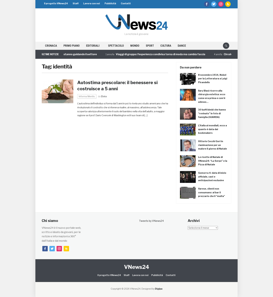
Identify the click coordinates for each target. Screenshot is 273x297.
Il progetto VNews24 (56, 3)
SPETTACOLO (116, 45)
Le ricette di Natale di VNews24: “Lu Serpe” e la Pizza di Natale (212, 161)
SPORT (150, 45)
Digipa (158, 288)
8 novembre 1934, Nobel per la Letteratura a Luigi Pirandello (212, 78)
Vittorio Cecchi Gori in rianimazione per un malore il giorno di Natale (212, 145)
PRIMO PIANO (72, 45)
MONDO (134, 45)
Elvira (104, 96)
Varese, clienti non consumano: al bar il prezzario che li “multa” (211, 192)
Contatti (126, 3)
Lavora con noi (91, 3)
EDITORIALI (93, 45)
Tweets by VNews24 (151, 220)
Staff (76, 3)
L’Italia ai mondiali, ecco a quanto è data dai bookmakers (212, 129)
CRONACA (51, 45)
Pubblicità (110, 3)
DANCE (182, 45)
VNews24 (136, 267)
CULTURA (165, 45)
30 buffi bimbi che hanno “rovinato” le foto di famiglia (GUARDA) (212, 113)
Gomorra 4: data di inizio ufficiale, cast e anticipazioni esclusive (212, 176)
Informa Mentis (87, 96)
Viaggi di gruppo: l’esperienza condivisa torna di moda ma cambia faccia (153, 54)
